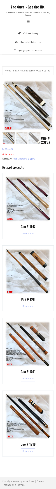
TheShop (6, 484)
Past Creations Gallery (24, 70)
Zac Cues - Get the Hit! (28, 7)
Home (8, 70)
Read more (28, 233)
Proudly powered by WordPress (18, 481)
